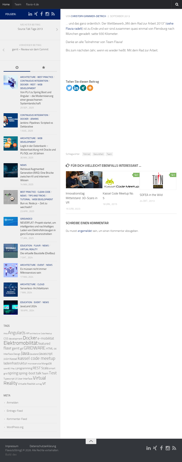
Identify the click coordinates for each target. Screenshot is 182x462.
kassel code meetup (36, 358)
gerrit (16, 348)
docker (24, 84)
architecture (28, 77)
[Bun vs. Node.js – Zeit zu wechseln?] (11, 197)
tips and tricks (36, 195)
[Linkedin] (76, 88)
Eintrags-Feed (15, 410)
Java (25, 353)
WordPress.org (15, 427)
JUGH (6, 358)
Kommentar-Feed (17, 419)
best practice (45, 77)
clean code (44, 192)
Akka (5, 333)
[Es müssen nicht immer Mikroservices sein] (11, 270)
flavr (37, 245)
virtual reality (29, 249)
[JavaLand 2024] (11, 307)
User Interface (25, 378)
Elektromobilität (21, 343)
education (26, 245)
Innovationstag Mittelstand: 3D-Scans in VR (81, 198)
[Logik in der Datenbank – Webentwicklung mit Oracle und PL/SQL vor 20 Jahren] (11, 143)
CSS (6, 338)
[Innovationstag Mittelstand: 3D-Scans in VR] (84, 179)
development (15, 338)
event (41, 265)
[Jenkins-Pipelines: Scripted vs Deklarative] (11, 120)
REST (33, 84)
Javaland (34, 354)
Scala (44, 368)
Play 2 (13, 368)
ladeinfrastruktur (15, 363)
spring (13, 373)
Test (53, 372)
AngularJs (17, 332)
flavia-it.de (32, 4)
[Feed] (53, 14)
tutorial (25, 199)
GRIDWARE (35, 348)
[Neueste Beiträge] (17, 68)
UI (16, 378)
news (23, 165)
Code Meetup (46, 333)
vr (44, 383)
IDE (55, 349)
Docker (30, 338)
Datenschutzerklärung (43, 446)
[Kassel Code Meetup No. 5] (121, 179)
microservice (34, 363)
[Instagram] (47, 14)
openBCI (7, 368)
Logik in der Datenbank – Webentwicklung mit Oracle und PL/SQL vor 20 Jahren (38, 149)
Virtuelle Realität (26, 383)
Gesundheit (98, 154)
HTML (49, 348)
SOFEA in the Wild (151, 195)
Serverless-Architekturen (34, 288)
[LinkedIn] (30, 14)
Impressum (11, 446)
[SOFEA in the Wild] (158, 180)
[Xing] (83, 88)
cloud (41, 284)
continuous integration (34, 80)
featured (44, 344)
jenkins (34, 118)
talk (38, 373)
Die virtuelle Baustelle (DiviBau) (37, 253)
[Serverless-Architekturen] (11, 289)
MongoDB (46, 363)
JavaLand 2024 (28, 306)
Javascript (46, 354)
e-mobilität (46, 338)
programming (24, 368)
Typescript (9, 378)
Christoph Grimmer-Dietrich (88, 16)
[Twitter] (69, 88)
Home (6, 4)
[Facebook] (41, 14)
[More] (90, 88)
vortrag (39, 384)
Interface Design (12, 354)
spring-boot (27, 373)
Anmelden (12, 402)
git (21, 348)
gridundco (26, 218)
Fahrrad (86, 154)
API (28, 333)
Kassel (13, 358)
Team (18, 4)
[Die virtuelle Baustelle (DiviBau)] (11, 251)
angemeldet (85, 231)
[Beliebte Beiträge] (43, 68)
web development (42, 199)
